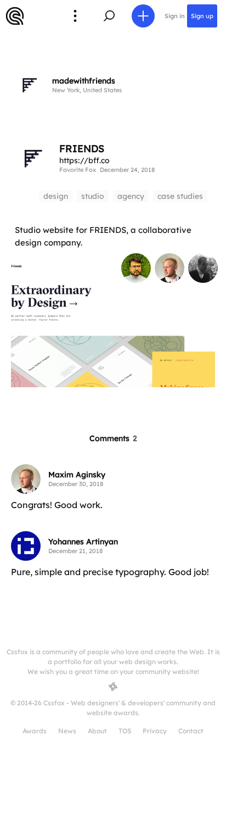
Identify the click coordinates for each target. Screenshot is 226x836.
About (97, 731)
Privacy (155, 731)
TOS (124, 731)
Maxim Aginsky (76, 475)
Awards (34, 731)
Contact (191, 731)
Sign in (175, 16)
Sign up (202, 16)
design (55, 196)
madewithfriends (83, 81)
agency (130, 196)
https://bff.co (84, 160)
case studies (180, 196)
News (67, 731)
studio (92, 196)
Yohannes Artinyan (83, 542)
